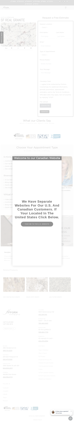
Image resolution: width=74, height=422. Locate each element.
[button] (59, 158)
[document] (37, 211)
